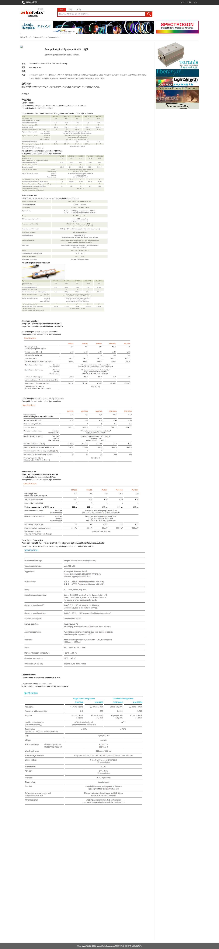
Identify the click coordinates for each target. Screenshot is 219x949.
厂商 (79, 10)
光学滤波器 (54, 78)
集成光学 (123, 75)
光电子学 (71, 78)
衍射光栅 (76, 75)
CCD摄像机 (50, 75)
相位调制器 (80, 78)
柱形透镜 (68, 75)
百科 (195, 2)
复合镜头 (45, 78)
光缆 (101, 75)
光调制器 (63, 78)
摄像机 (41, 75)
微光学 (38, 78)
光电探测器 (89, 78)
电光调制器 (93, 75)
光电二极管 (99, 78)
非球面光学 (33, 75)
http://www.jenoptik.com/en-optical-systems (62, 55)
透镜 (139, 75)
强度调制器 (132, 75)
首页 (182, 2)
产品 (189, 2)
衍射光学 (84, 75)
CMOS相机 (59, 75)
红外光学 (115, 75)
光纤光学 (107, 75)
